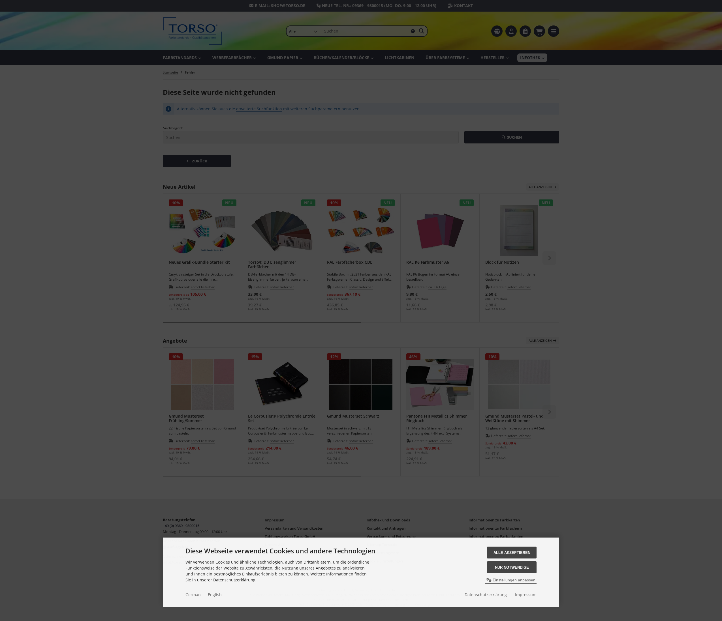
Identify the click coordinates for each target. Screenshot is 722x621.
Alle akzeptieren (512, 553)
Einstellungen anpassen (513, 580)
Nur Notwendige (512, 567)
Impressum (526, 594)
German (193, 594)
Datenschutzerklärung (486, 594)
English (215, 594)
